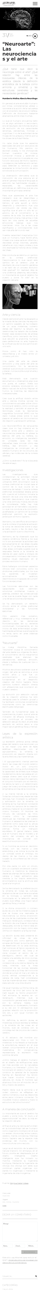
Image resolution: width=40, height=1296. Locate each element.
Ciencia (8, 1202)
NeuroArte (15, 1202)
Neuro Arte (6, 1196)
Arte (4, 1202)
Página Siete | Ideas (19, 1183)
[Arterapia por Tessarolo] (8, 4)
